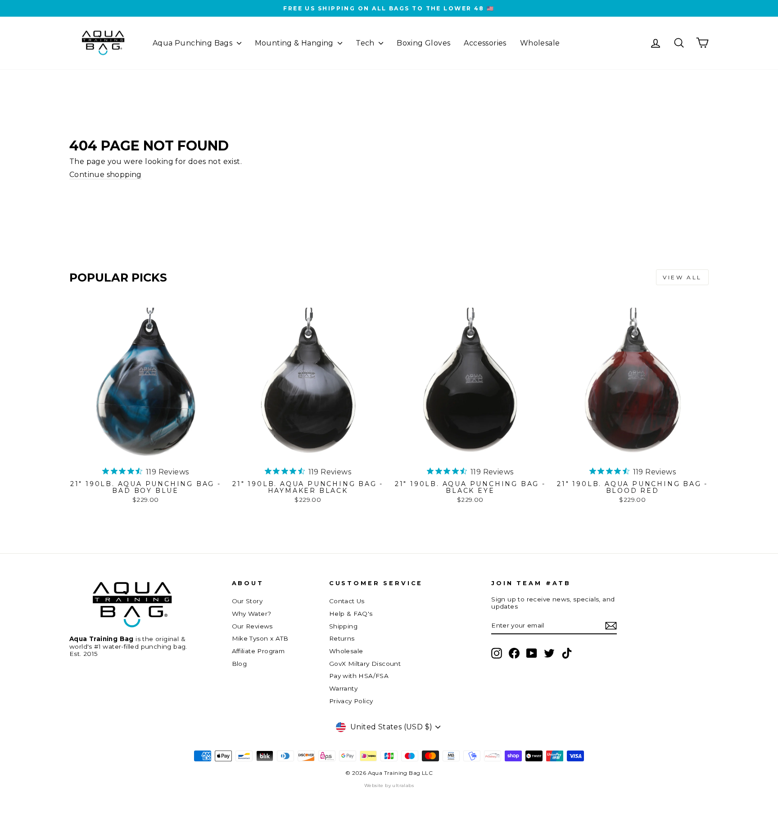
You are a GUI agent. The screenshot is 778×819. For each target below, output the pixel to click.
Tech (366, 43)
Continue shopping (105, 174)
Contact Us (347, 601)
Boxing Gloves (423, 43)
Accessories (485, 43)
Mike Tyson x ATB (260, 638)
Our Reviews (252, 626)
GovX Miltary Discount (365, 663)
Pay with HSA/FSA (359, 675)
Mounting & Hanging (295, 43)
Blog (239, 663)
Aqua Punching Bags (194, 43)
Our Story (247, 601)
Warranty (343, 688)
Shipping (343, 626)
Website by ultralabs (389, 785)
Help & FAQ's (351, 613)
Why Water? (251, 613)
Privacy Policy (351, 701)
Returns (342, 638)
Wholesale (540, 43)
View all (682, 277)
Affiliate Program (258, 651)
